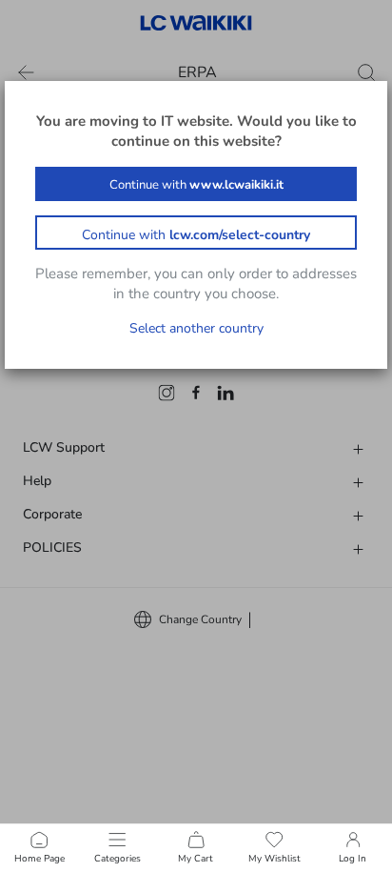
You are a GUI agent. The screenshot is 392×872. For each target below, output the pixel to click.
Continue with (196, 184)
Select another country (196, 328)
